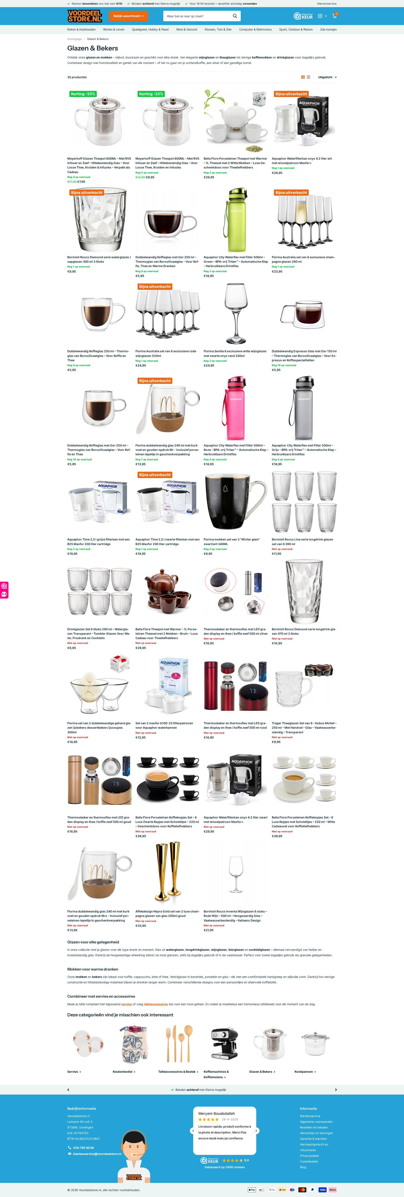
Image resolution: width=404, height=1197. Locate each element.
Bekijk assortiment (127, 16)
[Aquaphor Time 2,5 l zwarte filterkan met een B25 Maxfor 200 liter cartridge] (168, 502)
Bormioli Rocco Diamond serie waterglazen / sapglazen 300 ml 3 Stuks (99, 259)
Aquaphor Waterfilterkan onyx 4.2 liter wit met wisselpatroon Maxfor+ (302, 161)
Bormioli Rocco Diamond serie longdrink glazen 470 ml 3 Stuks (304, 631)
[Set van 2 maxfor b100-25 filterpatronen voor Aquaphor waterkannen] (168, 685)
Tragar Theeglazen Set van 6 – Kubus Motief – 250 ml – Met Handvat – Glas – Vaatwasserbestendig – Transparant (304, 727)
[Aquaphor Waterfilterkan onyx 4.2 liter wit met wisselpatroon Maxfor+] (304, 121)
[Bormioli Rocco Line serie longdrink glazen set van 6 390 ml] (304, 502)
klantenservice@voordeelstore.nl (97, 1154)
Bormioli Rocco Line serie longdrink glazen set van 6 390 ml (302, 542)
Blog (303, 1167)
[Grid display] (303, 77)
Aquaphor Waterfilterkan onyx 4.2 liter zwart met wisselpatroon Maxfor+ (235, 820)
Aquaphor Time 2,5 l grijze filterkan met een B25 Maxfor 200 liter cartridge (98, 542)
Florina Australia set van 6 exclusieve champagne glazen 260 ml (303, 259)
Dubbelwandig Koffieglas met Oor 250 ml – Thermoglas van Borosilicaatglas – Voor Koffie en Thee (99, 450)
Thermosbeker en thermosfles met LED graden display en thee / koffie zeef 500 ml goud (99, 820)
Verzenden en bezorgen (316, 1133)
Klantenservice (327, 3)
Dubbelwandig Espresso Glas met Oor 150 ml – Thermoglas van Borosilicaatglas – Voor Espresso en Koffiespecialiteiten (304, 355)
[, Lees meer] (322, 16)
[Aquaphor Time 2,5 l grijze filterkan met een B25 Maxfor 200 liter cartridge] (99, 502)
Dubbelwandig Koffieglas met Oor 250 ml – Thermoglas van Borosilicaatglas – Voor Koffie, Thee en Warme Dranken (167, 261)
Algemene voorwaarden (316, 1121)
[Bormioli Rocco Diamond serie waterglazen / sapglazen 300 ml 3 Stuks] (99, 219)
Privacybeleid (309, 1155)
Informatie (308, 1108)
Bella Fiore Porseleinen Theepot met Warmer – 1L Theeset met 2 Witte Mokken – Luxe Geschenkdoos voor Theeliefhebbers (235, 163)
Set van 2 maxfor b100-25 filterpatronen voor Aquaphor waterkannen (164, 725)
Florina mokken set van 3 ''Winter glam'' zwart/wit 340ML (232, 542)
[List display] (308, 77)
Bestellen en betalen (314, 1127)
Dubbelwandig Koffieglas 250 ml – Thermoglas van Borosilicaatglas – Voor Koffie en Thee (98, 355)
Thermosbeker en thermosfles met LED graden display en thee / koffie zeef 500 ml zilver (236, 631)
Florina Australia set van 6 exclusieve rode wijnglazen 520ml (166, 353)
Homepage (74, 39)
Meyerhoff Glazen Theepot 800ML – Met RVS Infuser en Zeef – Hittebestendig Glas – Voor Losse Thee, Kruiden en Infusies (167, 163)
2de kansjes (328, 29)
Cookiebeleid (309, 1161)
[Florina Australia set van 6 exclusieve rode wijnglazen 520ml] (168, 313)
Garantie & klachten (313, 1138)
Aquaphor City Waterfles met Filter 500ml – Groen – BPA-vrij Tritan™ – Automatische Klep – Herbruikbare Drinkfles (236, 261)
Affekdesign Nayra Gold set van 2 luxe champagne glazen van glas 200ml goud (168, 914)
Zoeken (235, 16)
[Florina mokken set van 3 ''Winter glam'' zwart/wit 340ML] (236, 502)
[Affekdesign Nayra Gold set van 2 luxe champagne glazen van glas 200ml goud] (168, 874)
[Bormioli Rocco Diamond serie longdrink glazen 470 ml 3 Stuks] (304, 591)
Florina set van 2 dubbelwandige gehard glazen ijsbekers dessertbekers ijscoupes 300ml (99, 727)
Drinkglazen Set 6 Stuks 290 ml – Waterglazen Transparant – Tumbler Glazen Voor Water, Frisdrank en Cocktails (98, 633)
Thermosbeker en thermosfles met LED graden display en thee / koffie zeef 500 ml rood (235, 725)
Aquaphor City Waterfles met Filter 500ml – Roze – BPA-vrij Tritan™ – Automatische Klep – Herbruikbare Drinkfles (236, 450)
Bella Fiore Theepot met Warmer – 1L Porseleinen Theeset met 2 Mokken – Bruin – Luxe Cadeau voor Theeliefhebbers (167, 633)
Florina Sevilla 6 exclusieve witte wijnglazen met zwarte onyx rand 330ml (235, 353)
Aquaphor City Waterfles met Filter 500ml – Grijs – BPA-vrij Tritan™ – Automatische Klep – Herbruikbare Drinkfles (304, 450)
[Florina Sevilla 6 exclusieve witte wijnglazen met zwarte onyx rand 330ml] (236, 313)
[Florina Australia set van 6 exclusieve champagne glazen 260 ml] (304, 219)
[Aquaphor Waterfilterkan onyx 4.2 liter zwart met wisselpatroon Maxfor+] (236, 780)
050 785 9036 (83, 1147)
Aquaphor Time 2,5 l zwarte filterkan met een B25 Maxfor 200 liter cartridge (168, 542)
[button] (68, 1090)
